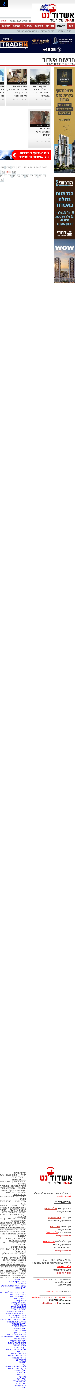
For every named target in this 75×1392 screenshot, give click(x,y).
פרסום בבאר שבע (18, 1317)
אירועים (23, 1218)
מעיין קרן (22, 1377)
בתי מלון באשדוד (18, 1298)
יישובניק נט (21, 1300)
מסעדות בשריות (19, 1186)
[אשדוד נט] (51, 1185)
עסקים (6, 25)
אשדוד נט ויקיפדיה (17, 1341)
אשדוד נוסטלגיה (17, 1240)
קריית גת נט (21, 1360)
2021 (14, 167)
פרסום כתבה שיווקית (17, 1343)
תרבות (28, 25)
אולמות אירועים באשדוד (15, 1349)
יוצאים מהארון (17, 1177)
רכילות (39, 25)
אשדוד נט (69, 63)
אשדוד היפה (20, 1223)
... (49, 138)
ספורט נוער (6, 1201)
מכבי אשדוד (21, 1383)
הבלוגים (22, 1236)
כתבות (23, 1205)
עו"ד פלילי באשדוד (17, 1353)
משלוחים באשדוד (18, 1307)
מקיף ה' (23, 1387)
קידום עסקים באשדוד (16, 1296)
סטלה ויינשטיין (19, 1370)
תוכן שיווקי (21, 1249)
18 (36, 176)
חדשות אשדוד (54, 63)
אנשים (14, 1205)
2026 (44, 167)
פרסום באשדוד (19, 1338)
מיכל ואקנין (21, 1372)
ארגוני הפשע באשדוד (27, 31)
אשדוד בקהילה (18, 1220)
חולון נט (22, 1362)
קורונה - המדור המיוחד (14, 1260)
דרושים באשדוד (19, 1326)
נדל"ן (60, 31)
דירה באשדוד (20, 1351)
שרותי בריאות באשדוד (16, 1322)
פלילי (69, 31)
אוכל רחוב (10, 1192)
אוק (3, 172)
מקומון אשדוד (20, 1305)
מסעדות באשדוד (18, 1309)
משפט (23, 1255)
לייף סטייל (21, 1251)
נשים (24, 1271)
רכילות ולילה (19, 1172)
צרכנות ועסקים (18, 1247)
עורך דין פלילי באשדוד (16, 1355)
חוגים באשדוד (20, 1328)
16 (27, 176)
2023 (26, 167)
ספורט (50, 25)
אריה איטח (21, 1379)
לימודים (10, 1249)
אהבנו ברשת (12, 1271)
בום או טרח (12, 1175)
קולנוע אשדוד (20, 1374)
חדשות (61, 25)
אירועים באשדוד (19, 1324)
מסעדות (22, 1183)
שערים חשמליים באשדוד (15, 1334)
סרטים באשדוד (19, 1277)
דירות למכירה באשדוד (16, 1311)
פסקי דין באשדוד (18, 1258)
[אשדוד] (53, 22)
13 (14, 176)
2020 (8, 167)
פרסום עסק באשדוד (17, 1281)
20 (44, 176)
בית (71, 25)
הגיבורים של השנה (18, 1210)
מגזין (23, 1203)
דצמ (14, 172)
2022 (20, 167)
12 (10, 176)
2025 (38, 167)
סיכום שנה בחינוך (9, 1212)
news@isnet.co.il (63, 1250)
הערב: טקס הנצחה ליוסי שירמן (43, 131)
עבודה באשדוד (19, 1345)
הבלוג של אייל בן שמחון (16, 1238)
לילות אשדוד (10, 1218)
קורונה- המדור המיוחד (16, 1262)
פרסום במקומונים (18, 1302)
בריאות (23, 1253)
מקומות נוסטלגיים (18, 1242)
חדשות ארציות (47, 31)
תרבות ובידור (19, 1194)
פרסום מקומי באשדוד (16, 1294)
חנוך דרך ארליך (19, 1381)
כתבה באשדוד (19, 1347)
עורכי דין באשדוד (18, 1332)
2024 (32, 167)
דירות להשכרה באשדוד (16, 1313)
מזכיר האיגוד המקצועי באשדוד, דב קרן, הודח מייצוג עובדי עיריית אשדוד (17, 92)
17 (31, 176)
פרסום (23, 1364)
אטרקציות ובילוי (10, 1253)
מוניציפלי (22, 83)
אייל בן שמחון (20, 1288)
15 (23, 176)
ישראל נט (22, 1283)
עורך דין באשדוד (19, 1358)
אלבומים (21, 1216)
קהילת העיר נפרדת (9, 1225)
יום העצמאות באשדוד (16, 1368)
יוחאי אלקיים (20, 1385)
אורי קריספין (49, 1241)
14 (18, 176)
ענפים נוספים (20, 1201)
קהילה (17, 25)
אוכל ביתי (21, 1188)
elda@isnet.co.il (63, 1235)
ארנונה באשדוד (19, 1330)
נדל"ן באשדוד (20, 1279)
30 (2, 180)
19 (40, 176)
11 (5, 176)
